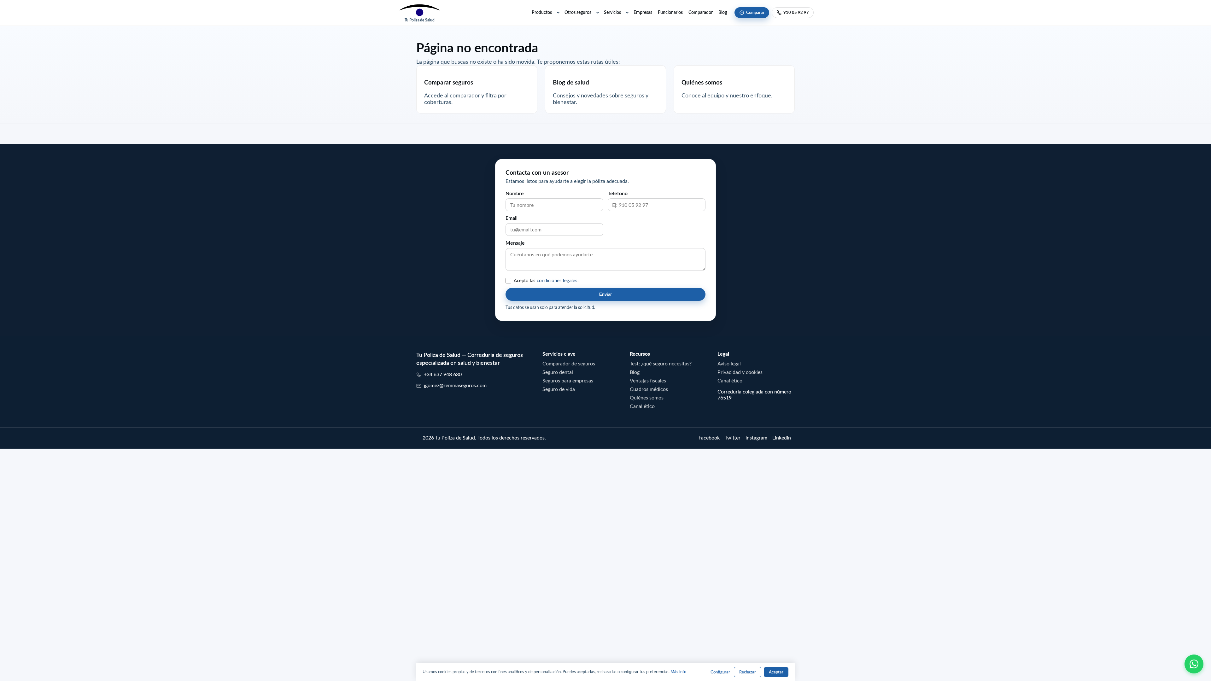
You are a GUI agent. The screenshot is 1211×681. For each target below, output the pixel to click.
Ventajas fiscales (648, 380)
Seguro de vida (558, 389)
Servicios (612, 12)
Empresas (643, 12)
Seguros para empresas (567, 380)
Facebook (709, 437)
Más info (678, 672)
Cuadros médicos (649, 389)
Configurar (720, 672)
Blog (722, 12)
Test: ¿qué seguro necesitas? (661, 363)
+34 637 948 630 (443, 374)
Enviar (605, 294)
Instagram (756, 437)
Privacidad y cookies (740, 372)
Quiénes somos (647, 397)
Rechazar (747, 672)
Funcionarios (670, 12)
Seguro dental (557, 372)
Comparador (700, 12)
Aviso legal (729, 363)
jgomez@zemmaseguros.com (455, 385)
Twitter (732, 437)
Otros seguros (578, 12)
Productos (542, 12)
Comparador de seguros (568, 363)
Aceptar (776, 672)
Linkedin (781, 437)
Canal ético (642, 406)
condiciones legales (557, 280)
